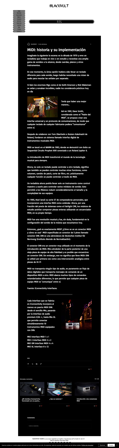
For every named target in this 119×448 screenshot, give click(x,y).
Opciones (102, 445)
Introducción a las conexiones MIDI (87, 400)
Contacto (19, 31)
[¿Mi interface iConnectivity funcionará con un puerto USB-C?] (32, 389)
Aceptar (111, 445)
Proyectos (19, 23)
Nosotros (19, 13)
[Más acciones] (91, 44)
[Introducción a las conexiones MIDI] (87, 389)
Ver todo (97, 379)
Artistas (19, 21)
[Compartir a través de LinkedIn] (36, 364)
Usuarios (19, 19)
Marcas (19, 17)
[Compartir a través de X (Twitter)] (32, 364)
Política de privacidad (87, 445)
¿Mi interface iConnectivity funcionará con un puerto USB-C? (31, 400)
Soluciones (19, 15)
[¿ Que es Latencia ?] (59, 389)
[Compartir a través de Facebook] (28, 364)
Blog (19, 27)
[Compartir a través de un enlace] (41, 364)
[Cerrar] (117, 445)
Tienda (19, 29)
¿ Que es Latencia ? (55, 399)
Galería (19, 25)
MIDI (28, 358)
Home (19, 11)
